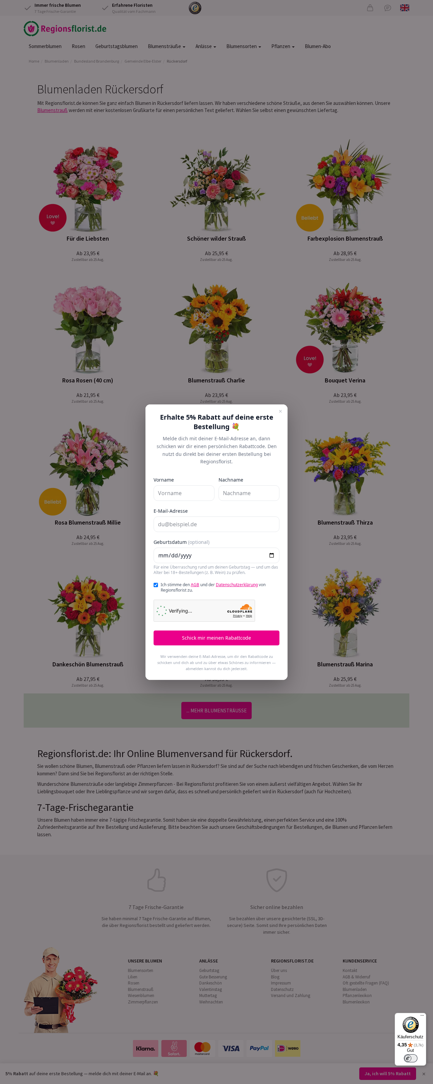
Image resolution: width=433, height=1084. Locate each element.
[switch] (410, 1058)
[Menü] (422, 1017)
